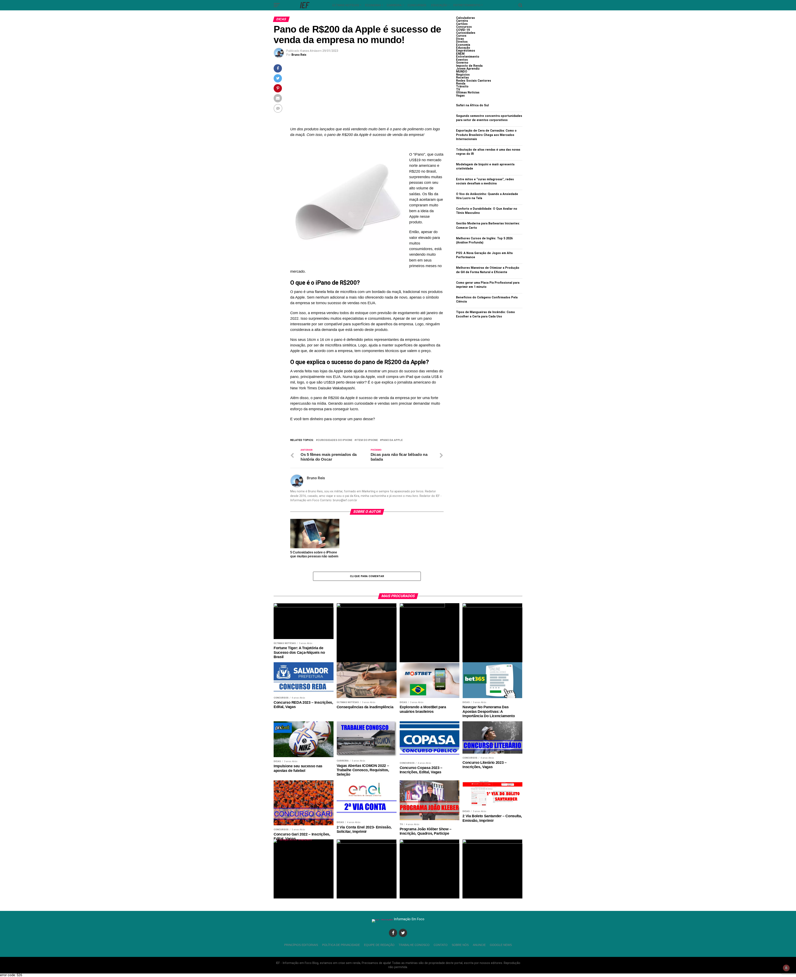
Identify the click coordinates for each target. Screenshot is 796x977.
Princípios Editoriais (301, 945)
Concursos (417, 5)
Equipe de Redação (379, 945)
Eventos (462, 60)
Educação (439, 5)
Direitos (462, 42)
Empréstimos (465, 50)
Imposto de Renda (469, 66)
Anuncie (479, 945)
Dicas (460, 39)
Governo (462, 62)
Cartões (462, 24)
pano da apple (392, 440)
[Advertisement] (367, 95)
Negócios (463, 74)
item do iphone (367, 440)
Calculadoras (465, 18)
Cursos (461, 36)
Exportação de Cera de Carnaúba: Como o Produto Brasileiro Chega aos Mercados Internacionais (486, 135)
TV (458, 89)
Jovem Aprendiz (468, 68)
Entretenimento (466, 5)
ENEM (460, 54)
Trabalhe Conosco (414, 945)
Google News (501, 945)
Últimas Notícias (345, 5)
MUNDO (461, 71)
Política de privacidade (341, 945)
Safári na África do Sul (472, 105)
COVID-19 (463, 30)
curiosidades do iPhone (335, 440)
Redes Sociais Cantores (473, 80)
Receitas (462, 77)
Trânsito (462, 86)
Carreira (394, 5)
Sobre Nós (460, 945)
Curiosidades (465, 33)
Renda (460, 83)
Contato (441, 945)
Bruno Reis (298, 54)
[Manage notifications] (786, 968)
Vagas (460, 95)
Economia (373, 5)
